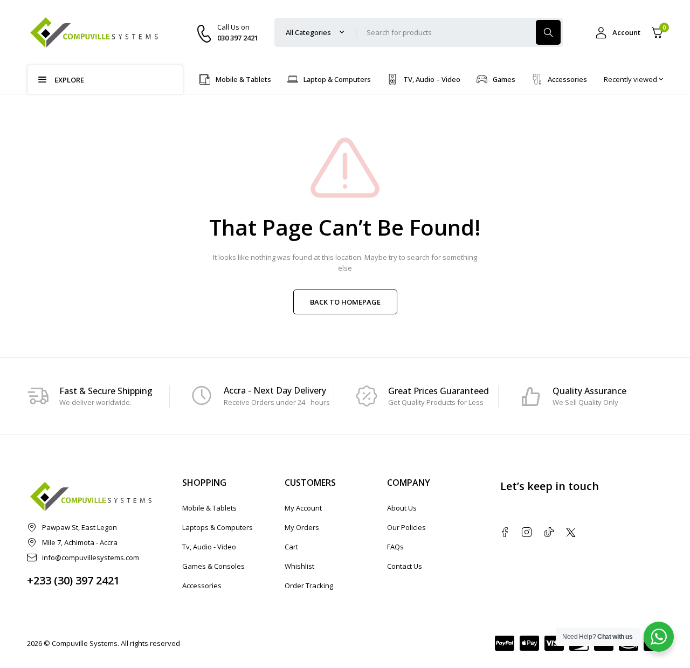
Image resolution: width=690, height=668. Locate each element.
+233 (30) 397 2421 (73, 580)
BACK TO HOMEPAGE (345, 302)
